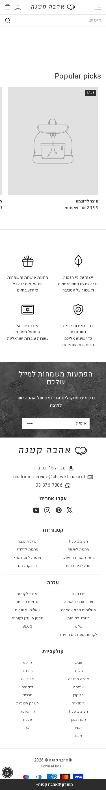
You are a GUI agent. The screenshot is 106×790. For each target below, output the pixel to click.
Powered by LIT (53, 766)
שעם (78, 735)
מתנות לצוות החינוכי (78, 557)
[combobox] (53, 20)
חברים (28, 695)
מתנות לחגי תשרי (27, 557)
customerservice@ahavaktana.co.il (49, 476)
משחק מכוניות (27, 703)
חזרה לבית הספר (78, 565)
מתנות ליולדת (27, 549)
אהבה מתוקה (78, 679)
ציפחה (78, 687)
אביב (78, 662)
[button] (53, 784)
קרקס (27, 662)
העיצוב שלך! (78, 541)
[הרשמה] (30, 423)
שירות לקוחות (27, 594)
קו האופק (27, 711)
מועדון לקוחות (78, 618)
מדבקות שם (27, 565)
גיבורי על (27, 679)
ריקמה (78, 727)
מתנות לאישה (78, 549)
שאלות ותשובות (27, 610)
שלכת (27, 719)
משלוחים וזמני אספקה (78, 610)
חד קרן (78, 695)
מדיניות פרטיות (27, 601)
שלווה (78, 670)
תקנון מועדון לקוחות (28, 618)
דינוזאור (78, 703)
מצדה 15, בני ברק (49, 468)
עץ (27, 727)
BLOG (27, 626)
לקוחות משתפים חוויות (78, 634)
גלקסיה (27, 687)
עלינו (78, 626)
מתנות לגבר (27, 541)
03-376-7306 (49, 485)
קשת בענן (78, 719)
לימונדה (27, 670)
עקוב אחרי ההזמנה (78, 601)
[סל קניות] (7, 7)
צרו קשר (78, 594)
